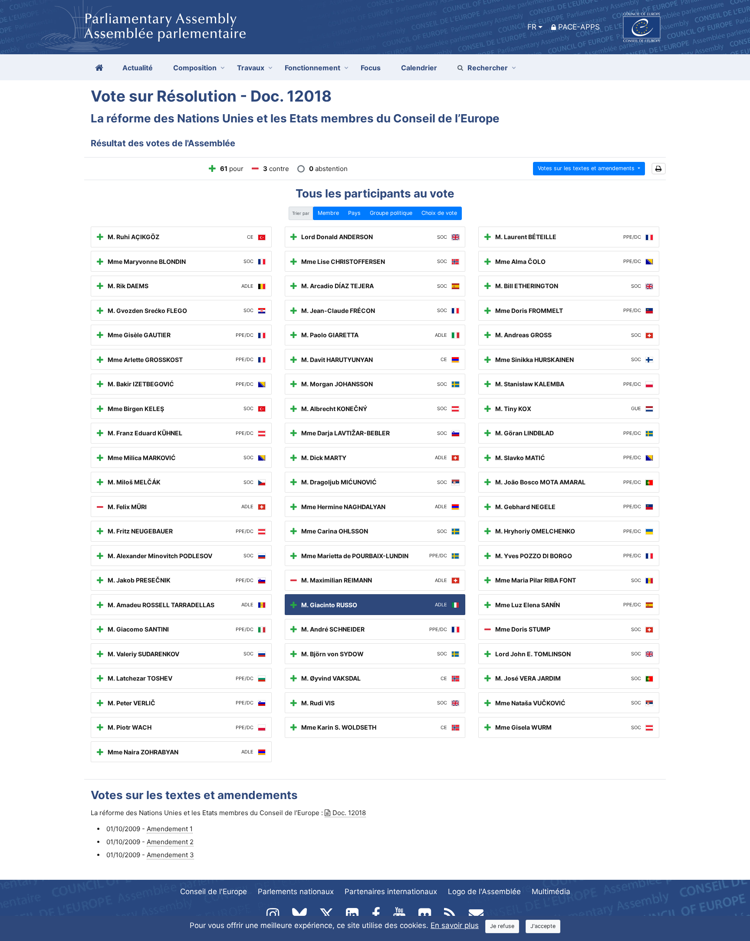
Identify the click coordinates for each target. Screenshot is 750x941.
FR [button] (531, 27)
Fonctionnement (312, 67)
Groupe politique (391, 213)
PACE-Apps (579, 27)
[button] (658, 168)
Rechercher (487, 67)
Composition (195, 67)
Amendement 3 (170, 855)
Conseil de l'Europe (213, 891)
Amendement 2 (170, 842)
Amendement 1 (170, 829)
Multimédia (551, 891)
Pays (354, 213)
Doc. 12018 (349, 813)
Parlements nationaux (296, 891)
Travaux (250, 67)
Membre (328, 213)
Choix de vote (439, 213)
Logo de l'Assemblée (484, 891)
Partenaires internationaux (391, 891)
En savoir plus (455, 925)
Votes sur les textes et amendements (587, 168)
